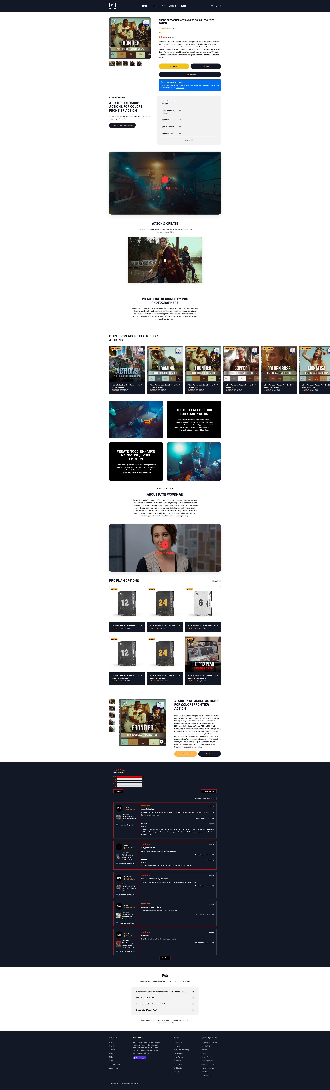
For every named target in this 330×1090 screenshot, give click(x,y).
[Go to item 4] (132, 64)
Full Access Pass (190, 75)
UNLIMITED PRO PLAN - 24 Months (162, 626)
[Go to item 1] (112, 64)
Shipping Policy (207, 1061)
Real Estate (178, 1068)
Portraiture (178, 1046)
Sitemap (205, 1072)
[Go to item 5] (139, 64)
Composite (178, 1061)
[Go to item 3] (125, 64)
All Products (178, 1042)
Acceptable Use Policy (209, 1042)
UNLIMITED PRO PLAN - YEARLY (123, 626)
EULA (204, 1053)
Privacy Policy (206, 1075)
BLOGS (183, 6)
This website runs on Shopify (129, 1083)
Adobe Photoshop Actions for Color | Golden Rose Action (128, 945)
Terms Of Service (208, 1068)
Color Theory (178, 1057)
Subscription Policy (208, 1064)
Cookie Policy (206, 1046)
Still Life (176, 1072)
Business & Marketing (181, 1050)
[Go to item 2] (119, 64)
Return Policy (206, 1057)
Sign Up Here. (180, 88)
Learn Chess (113, 1068)
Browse (111, 1053)
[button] (166, 37)
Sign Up (112, 1046)
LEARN (144, 6)
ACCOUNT (172, 6)
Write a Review (211, 791)
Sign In (111, 1042)
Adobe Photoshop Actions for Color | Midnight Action (127, 857)
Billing (111, 1057)
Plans (111, 1061)
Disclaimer (205, 1050)
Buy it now (205, 66)
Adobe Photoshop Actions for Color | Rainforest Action (127, 917)
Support (112, 1050)
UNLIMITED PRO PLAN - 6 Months (200, 626)
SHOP (154, 6)
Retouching (178, 1064)
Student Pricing (114, 1064)
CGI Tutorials (178, 1053)
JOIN (163, 6)
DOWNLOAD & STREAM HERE (122, 125)
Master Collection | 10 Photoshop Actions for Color (129, 818)
